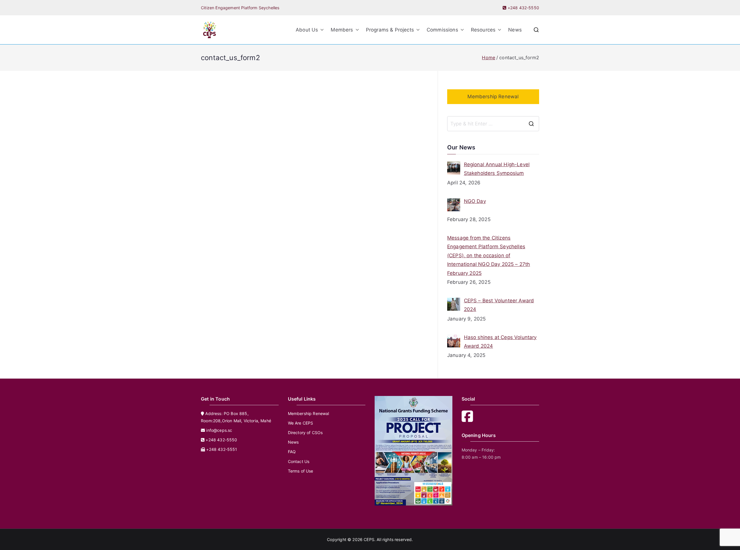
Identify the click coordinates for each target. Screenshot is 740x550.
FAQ (292, 451)
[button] (321, 29)
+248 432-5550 (522, 7)
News (515, 30)
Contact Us (299, 461)
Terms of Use (300, 470)
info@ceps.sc (219, 430)
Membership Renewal (493, 96)
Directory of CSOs (305, 432)
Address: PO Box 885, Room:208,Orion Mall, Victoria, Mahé (236, 417)
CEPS (369, 539)
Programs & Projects (390, 30)
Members (342, 30)
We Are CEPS (300, 423)
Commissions (442, 30)
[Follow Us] (469, 419)
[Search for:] (493, 123)
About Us (307, 30)
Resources (483, 30)
